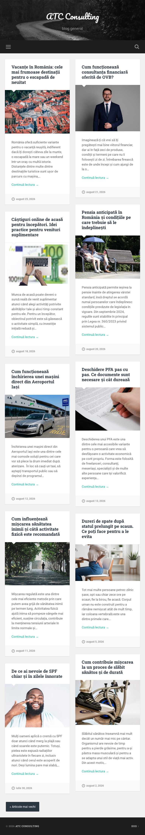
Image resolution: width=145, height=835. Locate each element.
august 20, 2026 (95, 349)
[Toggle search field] (137, 46)
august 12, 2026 (25, 498)
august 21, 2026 (95, 192)
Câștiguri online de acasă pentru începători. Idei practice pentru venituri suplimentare (37, 226)
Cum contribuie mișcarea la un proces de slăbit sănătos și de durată (107, 667)
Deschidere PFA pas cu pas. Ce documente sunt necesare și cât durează (106, 374)
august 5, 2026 (95, 641)
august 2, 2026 (95, 785)
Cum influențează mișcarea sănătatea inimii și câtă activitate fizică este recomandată (36, 526)
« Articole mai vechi (22, 807)
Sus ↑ (135, 826)
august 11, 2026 (25, 650)
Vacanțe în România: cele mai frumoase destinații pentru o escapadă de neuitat (37, 74)
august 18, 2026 (25, 351)
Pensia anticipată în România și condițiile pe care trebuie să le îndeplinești (106, 219)
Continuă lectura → (25, 185)
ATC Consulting (72, 16)
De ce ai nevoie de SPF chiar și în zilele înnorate (37, 673)
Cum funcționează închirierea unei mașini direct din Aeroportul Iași (35, 379)
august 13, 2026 (95, 501)
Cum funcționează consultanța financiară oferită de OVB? (105, 72)
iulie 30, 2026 (24, 788)
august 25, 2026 (25, 199)
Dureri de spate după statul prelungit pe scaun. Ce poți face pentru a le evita (107, 528)
